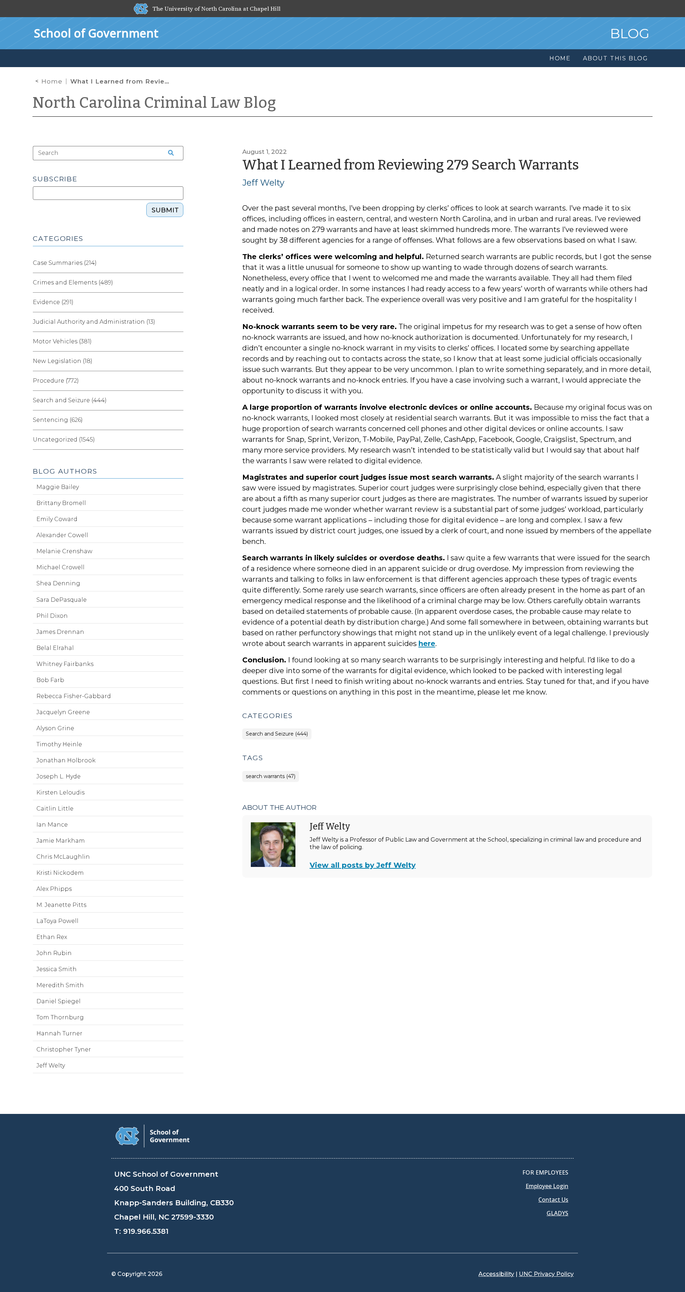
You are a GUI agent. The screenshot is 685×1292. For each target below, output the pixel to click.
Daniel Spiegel (58, 1001)
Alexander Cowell (62, 535)
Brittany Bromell (61, 503)
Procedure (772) (56, 380)
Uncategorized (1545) (64, 439)
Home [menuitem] (560, 58)
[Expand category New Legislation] (177, 361)
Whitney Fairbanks (64, 664)
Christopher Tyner (63, 1049)
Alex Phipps (54, 888)
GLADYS (557, 1213)
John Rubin (54, 953)
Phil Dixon (52, 615)
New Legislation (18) (62, 361)
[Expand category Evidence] (177, 302)
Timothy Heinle (59, 744)
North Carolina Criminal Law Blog (154, 103)
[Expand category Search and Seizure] (177, 400)
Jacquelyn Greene (63, 712)
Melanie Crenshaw (64, 551)
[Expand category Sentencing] (177, 420)
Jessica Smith (56, 969)
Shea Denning (58, 583)
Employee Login (547, 1186)
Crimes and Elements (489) (73, 282)
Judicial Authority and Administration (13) (94, 321)
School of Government (96, 33)
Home (51, 81)
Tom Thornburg (60, 1017)
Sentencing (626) (58, 420)
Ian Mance (52, 824)
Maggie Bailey (57, 487)
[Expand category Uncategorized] (177, 439)
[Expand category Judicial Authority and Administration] (177, 322)
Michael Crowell (60, 567)
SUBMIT (165, 210)
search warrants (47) (270, 776)
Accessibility (496, 1274)
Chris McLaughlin (63, 856)
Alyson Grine (55, 728)
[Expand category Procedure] (177, 380)
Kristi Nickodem (60, 872)
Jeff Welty (263, 182)
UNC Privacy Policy (546, 1274)
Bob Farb (50, 680)
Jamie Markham (60, 840)
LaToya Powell (57, 921)
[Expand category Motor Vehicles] (177, 341)
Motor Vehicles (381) (62, 341)
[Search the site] (168, 153)
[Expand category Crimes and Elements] (177, 282)
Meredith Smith (60, 985)
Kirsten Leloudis (60, 792)
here (426, 643)
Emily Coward (56, 519)
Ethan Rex (51, 937)
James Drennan (60, 632)
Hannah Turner (59, 1033)
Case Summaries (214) (65, 262)
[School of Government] (152, 1135)
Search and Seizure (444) (277, 734)
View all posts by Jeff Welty (363, 865)
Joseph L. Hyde (58, 776)
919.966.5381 (145, 1231)
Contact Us (553, 1199)
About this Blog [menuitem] (615, 58)
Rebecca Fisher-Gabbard (73, 696)
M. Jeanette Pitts (61, 905)
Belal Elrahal (55, 648)
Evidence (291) (53, 302)
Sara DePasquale (61, 599)
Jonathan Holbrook (66, 760)
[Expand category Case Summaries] (177, 263)
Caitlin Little (54, 808)
